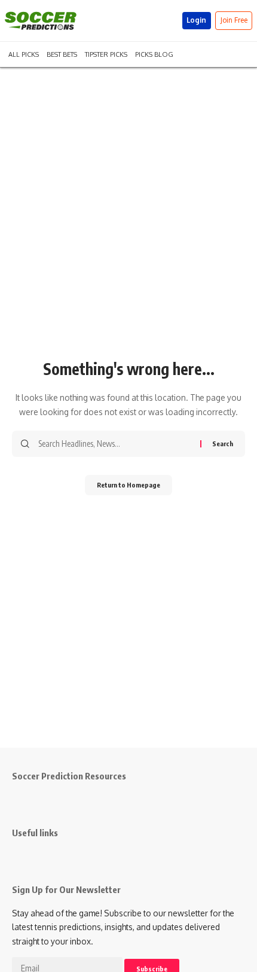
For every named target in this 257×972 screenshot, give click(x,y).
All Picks (23, 53)
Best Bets (62, 53)
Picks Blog (154, 53)
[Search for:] (114, 444)
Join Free (234, 20)
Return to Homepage (128, 485)
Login (196, 20)
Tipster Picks (106, 53)
